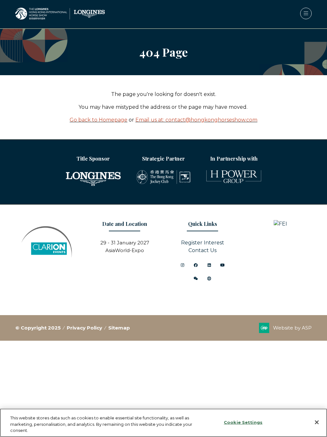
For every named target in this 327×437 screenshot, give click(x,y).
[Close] (317, 422)
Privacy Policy (84, 328)
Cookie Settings (243, 422)
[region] (163, 423)
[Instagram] (182, 265)
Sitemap (119, 328)
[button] (306, 13)
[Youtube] (222, 265)
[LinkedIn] (209, 265)
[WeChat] (196, 278)
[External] (209, 278)
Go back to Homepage (98, 120)
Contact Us (202, 250)
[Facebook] (196, 265)
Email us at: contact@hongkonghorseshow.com (196, 120)
